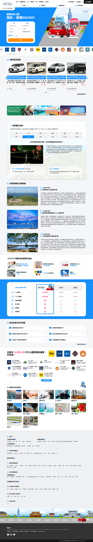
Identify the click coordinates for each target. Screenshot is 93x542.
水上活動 (40, 489)
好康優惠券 (41, 1)
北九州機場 (29, 445)
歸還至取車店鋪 (26, 31)
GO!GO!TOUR (77, 540)
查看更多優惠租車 (81, 94)
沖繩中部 (54, 476)
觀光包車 (30, 465)
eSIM (28, 1)
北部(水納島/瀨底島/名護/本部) (32, 476)
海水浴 (67, 465)
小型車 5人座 (16, 453)
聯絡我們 (26, 531)
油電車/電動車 (9, 453)
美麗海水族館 (48, 476)
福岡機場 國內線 (10, 445)
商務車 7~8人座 (29, 453)
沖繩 (24, 496)
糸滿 (62, 476)
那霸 (8, 476)
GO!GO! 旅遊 (9, 54)
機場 (57, 489)
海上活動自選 (49, 465)
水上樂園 (59, 465)
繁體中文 (80, 1)
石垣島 (53, 441)
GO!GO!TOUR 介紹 (41, 531)
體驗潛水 (11, 465)
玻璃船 (14, 467)
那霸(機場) (39, 441)
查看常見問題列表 (81, 344)
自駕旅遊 (11, 489)
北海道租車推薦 (11, 439)
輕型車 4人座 (22, 453)
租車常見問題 (10, 458)
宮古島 (49, 441)
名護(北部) (44, 441)
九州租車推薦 (10, 444)
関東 (15, 496)
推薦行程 (45, 489)
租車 (17, 1)
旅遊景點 (16, 489)
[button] (46, 92)
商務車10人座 (54, 453)
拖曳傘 (16, 465)
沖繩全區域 (76, 441)
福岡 (73, 476)
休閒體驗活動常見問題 (12, 481)
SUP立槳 (43, 465)
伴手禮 (36, 489)
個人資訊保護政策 (15, 531)
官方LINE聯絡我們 (32, 531)
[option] (7, 50)
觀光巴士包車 (9, 467)
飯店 (69, 540)
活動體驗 (67, 540)
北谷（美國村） (42, 476)
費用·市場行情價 (31, 489)
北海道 (69, 476)
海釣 (26, 465)
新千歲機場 (9, 441)
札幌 (13, 441)
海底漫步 (54, 465)
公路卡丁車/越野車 (73, 465)
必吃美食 (47, 1)
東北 (12, 496)
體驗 (49, 489)
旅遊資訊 (32, 1)
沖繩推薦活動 (10, 475)
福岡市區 (23, 445)
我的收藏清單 (71, 1)
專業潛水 (34, 465)
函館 (16, 441)
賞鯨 (63, 465)
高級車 (49, 453)
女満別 (23, 441)
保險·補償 (24, 489)
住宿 (36, 1)
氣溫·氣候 (53, 489)
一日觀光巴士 (21, 465)
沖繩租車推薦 (40, 439)
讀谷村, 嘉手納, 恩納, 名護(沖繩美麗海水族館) (64, 441)
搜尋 (21, 40)
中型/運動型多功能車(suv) (38, 453)
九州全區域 (37, 445)
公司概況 (8, 531)
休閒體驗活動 (22, 1)
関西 (18, 496)
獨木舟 (39, 465)
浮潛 (8, 465)
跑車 (45, 453)
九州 (21, 496)
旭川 (19, 441)
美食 (8, 489)
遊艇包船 (79, 465)
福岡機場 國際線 (17, 445)
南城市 (66, 476)
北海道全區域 (28, 441)
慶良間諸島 (12, 476)
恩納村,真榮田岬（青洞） (20, 476)
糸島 (33, 445)
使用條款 (21, 531)
